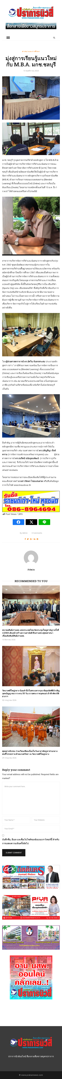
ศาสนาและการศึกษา (31, 51)
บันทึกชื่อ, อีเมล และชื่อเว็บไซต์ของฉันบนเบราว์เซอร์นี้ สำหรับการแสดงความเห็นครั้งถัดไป (30, 841)
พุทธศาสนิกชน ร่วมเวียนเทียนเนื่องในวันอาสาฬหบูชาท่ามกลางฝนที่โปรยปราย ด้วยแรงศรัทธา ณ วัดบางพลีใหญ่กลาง (30, 752)
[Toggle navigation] (8, 37)
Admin (24, 533)
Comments (37, 533)
